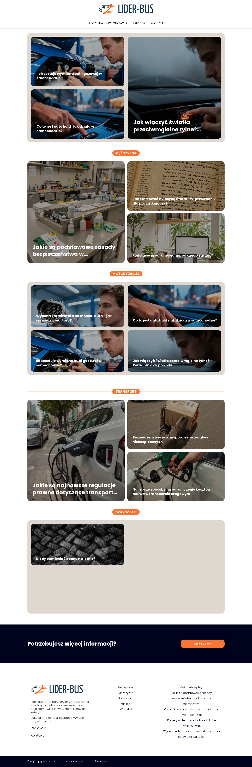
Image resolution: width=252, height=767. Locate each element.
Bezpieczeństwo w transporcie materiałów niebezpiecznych (170, 439)
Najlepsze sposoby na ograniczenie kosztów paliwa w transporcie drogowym (172, 491)
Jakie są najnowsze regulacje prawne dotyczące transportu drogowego (75, 489)
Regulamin (102, 761)
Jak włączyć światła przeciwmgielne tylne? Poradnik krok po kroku (166, 126)
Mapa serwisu (75, 761)
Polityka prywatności (41, 761)
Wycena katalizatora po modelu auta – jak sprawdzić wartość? (74, 318)
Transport (139, 23)
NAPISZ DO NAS (203, 643)
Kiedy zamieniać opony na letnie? (65, 558)
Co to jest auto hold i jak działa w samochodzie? (65, 128)
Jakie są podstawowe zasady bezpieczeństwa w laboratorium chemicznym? (74, 250)
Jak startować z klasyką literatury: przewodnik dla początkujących (174, 201)
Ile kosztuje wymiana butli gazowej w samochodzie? (69, 75)
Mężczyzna (95, 23)
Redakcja (38, 728)
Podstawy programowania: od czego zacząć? (173, 255)
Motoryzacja (117, 23)
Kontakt (37, 735)
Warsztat (158, 23)
